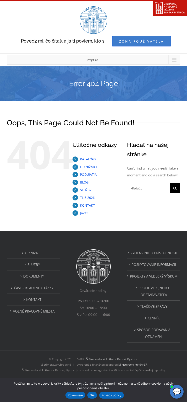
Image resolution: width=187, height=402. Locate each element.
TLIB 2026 (87, 197)
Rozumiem (75, 395)
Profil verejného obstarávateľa (153, 291)
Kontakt (33, 299)
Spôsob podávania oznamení (153, 333)
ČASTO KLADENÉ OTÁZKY (33, 288)
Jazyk (84, 213)
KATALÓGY (88, 159)
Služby (34, 264)
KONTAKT (87, 205)
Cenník (154, 318)
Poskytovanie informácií (154, 264)
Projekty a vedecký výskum (153, 276)
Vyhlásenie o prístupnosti (153, 253)
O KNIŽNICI (88, 167)
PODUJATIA (88, 174)
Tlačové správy (153, 306)
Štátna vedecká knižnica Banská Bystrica (112, 359)
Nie (92, 395)
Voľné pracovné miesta (34, 311)
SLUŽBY (85, 190)
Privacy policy (111, 395)
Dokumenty (33, 276)
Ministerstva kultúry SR (132, 365)
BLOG (84, 182)
